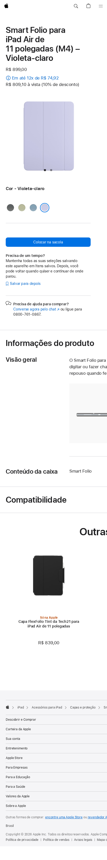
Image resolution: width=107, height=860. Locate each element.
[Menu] (101, 6)
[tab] (45, 170)
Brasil (10, 826)
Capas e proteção (83, 707)
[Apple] (7, 707)
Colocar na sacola (48, 242)
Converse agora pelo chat (36, 309)
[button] (76, 6)
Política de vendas (56, 840)
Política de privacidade (22, 840)
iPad (20, 707)
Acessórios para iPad (47, 707)
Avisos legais (83, 840)
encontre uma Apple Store (64, 817)
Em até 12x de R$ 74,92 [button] (35, 78)
